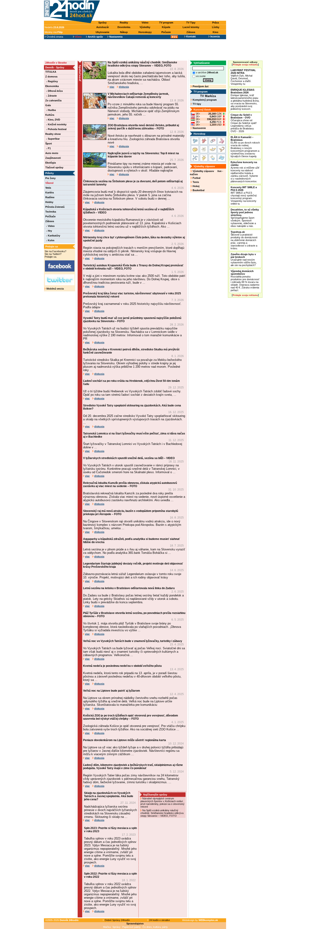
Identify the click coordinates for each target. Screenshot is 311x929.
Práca (215, 22)
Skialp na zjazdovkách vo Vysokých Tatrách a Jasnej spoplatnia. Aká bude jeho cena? (108, 796)
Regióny (52, 81)
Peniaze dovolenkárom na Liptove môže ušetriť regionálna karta (124, 740)
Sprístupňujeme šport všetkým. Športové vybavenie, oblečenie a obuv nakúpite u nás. (245, 217)
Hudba (51, 110)
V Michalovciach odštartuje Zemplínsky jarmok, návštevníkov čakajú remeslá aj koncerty (138, 95)
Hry (49, 230)
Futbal (196, 178)
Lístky (215, 27)
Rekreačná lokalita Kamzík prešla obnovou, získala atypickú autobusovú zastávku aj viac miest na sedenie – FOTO (130, 484)
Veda (48, 187)
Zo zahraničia (53, 100)
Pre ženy (50, 178)
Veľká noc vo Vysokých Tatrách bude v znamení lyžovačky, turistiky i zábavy (132, 641)
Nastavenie (199, 128)
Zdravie (52, 95)
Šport (48, 143)
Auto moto (51, 153)
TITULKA (50, 71)
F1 (49, 148)
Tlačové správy (54, 167)
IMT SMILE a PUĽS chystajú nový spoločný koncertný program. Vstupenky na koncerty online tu (244, 195)
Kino (215, 32)
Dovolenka (123, 27)
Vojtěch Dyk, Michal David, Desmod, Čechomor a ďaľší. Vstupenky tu (243, 77)
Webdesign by (200, 920)
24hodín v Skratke (56, 62)
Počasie (166, 32)
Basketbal (198, 190)
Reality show (53, 134)
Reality (124, 22)
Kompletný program (204, 99)
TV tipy (196, 104)
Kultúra (49, 114)
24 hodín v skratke (159, 920)
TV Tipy (190, 22)
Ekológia (50, 162)
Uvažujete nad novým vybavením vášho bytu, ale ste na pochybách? (244, 260)
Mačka (107, 927)
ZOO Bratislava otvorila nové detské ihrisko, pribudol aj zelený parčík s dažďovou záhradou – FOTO (143, 127)
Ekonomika (52, 86)
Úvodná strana (54, 36)
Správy (102, 22)
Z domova (51, 76)
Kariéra (49, 192)
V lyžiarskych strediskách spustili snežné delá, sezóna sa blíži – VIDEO (129, 458)
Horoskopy (145, 32)
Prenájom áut (200, 86)
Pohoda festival (56, 129)
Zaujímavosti (53, 158)
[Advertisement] (164, 11)
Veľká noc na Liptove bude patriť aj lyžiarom (111, 690)
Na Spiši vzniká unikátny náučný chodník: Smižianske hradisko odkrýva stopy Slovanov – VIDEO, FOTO (142, 64)
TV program (166, 22)
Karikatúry (53, 235)
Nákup (124, 32)
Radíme (49, 197)
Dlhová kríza (55, 91)
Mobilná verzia (55, 288)
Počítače (50, 216)
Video (145, 22)
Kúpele (166, 27)
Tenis (195, 182)
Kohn (50, 240)
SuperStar (53, 138)
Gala (48, 105)
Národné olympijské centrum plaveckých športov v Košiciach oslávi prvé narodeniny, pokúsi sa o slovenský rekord (162, 802)
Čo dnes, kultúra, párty (155, 927)
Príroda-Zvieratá (54, 206)
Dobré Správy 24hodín (117, 920)
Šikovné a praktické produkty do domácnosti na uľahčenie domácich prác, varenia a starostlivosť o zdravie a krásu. (244, 240)
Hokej (195, 186)
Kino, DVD (53, 119)
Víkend (49, 183)
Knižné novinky (56, 124)
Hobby (49, 202)
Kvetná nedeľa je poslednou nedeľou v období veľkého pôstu (122, 665)
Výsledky (145, 27)
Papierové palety (131, 927)
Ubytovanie (102, 32)
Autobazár (102, 27)
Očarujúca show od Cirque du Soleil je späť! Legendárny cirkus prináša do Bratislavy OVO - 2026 (244, 123)
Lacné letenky (191, 27)
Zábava (190, 32)
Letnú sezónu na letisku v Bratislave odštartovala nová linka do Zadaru (129, 588)
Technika (50, 211)
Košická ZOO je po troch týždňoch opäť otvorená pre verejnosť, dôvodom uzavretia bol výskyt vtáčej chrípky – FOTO (130, 717)
